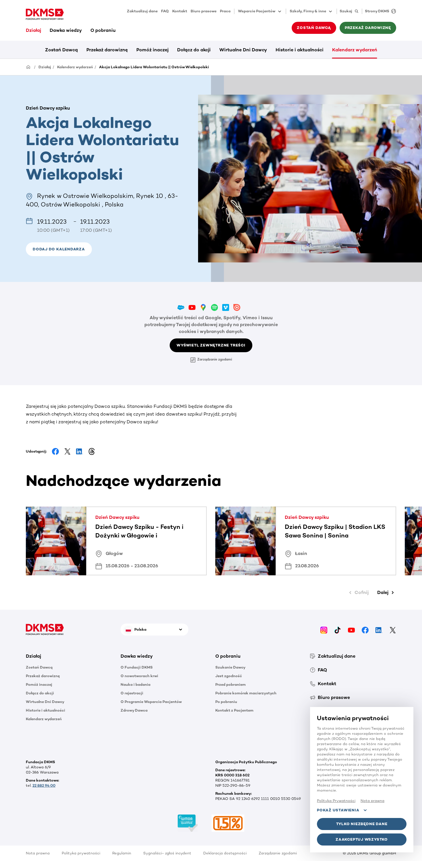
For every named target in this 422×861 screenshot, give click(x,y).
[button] (59, 249)
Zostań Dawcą (61, 49)
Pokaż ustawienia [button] (338, 810)
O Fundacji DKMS (137, 667)
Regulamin (121, 853)
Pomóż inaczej (152, 49)
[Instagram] (323, 629)
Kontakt (179, 11)
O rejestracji (132, 693)
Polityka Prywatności (336, 800)
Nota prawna (38, 853)
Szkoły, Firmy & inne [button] (308, 11)
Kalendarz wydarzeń (354, 49)
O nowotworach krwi (139, 676)
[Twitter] (392, 629)
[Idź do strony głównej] (45, 14)
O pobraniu (103, 30)
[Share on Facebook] (55, 451)
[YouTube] (351, 629)
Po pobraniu (226, 702)
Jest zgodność (228, 676)
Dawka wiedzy (66, 30)
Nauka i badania (135, 684)
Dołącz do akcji (194, 49)
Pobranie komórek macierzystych (245, 693)
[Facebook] (365, 629)
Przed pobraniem (230, 684)
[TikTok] (337, 629)
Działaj (33, 30)
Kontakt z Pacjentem (234, 710)
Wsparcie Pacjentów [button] (256, 11)
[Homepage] (28, 67)
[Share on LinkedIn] (79, 451)
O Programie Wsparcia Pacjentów (151, 702)
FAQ (165, 11)
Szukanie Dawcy (230, 667)
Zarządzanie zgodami (214, 359)
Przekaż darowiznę (107, 49)
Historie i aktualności (300, 49)
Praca (225, 11)
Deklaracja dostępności (225, 853)
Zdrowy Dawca (134, 710)
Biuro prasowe (203, 11)
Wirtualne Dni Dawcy (243, 49)
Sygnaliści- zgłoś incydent (167, 853)
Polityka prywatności (81, 853)
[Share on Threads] (91, 451)
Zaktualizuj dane (142, 11)
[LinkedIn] (378, 629)
